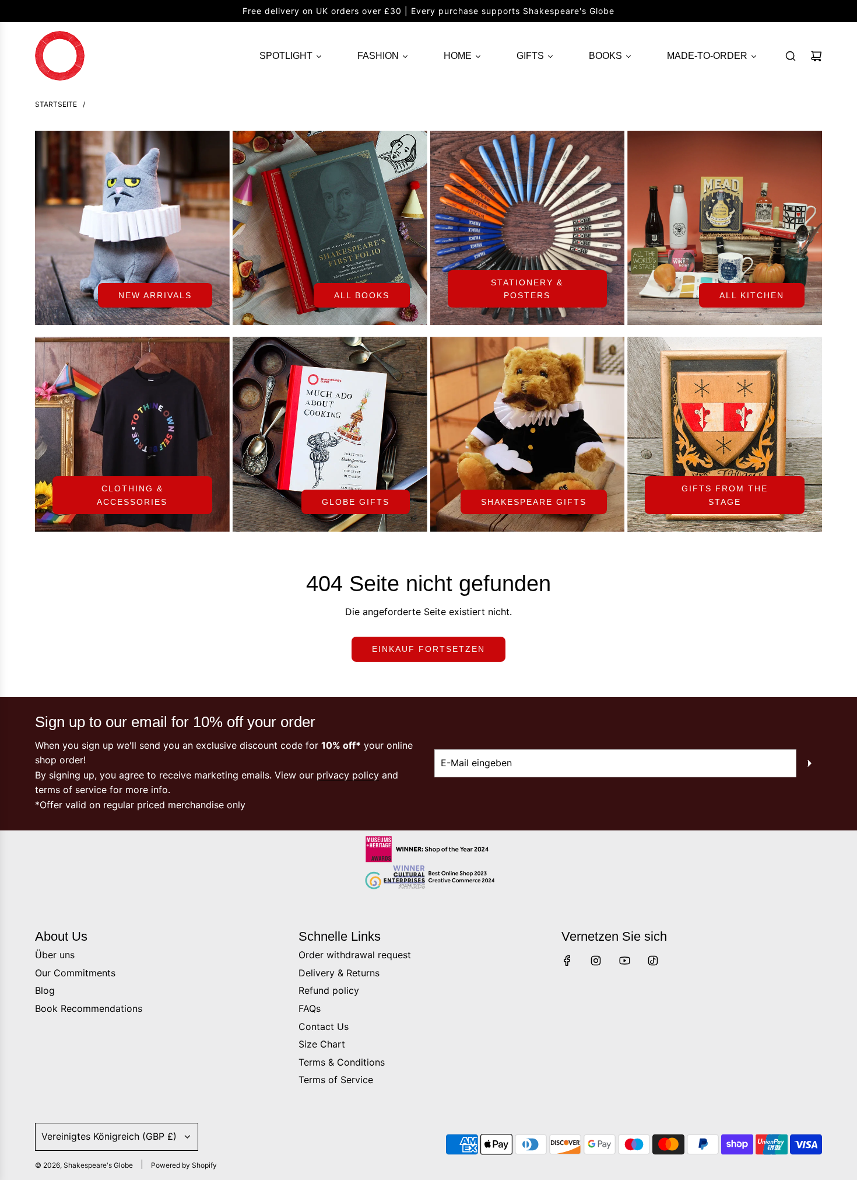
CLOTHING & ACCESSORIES (132, 495)
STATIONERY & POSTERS (527, 289)
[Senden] (809, 763)
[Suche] (790, 56)
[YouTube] (624, 960)
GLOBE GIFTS (355, 502)
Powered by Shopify (184, 1165)
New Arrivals (155, 295)
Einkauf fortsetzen (428, 649)
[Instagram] (596, 960)
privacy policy (348, 775)
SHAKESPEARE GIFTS (533, 502)
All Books (361, 295)
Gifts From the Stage (725, 495)
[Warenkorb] (816, 56)
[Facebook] (567, 960)
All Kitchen (751, 295)
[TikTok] (653, 960)
